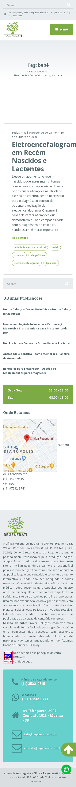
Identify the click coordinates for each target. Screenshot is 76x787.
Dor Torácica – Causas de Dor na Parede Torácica (36, 343)
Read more (20, 237)
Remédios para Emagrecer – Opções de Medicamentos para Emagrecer (29, 371)
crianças (19, 255)
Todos (16, 132)
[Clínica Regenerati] (30, 445)
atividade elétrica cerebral (30, 247)
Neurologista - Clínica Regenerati (35, 773)
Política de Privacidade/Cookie (52, 609)
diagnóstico (38, 255)
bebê (55, 247)
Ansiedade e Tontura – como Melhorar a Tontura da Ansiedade (36, 356)
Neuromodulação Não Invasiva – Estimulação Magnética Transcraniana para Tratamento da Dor (35, 328)
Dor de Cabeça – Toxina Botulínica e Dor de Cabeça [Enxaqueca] (37, 311)
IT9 (29, 777)
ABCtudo (39, 777)
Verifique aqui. (22, 661)
